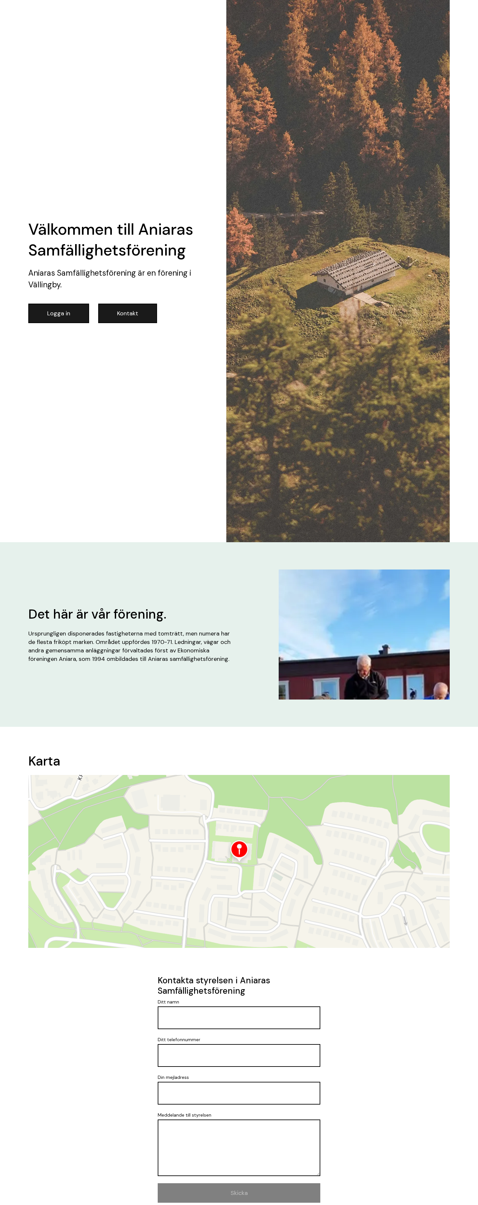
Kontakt (127, 313)
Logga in (58, 313)
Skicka (239, 1193)
